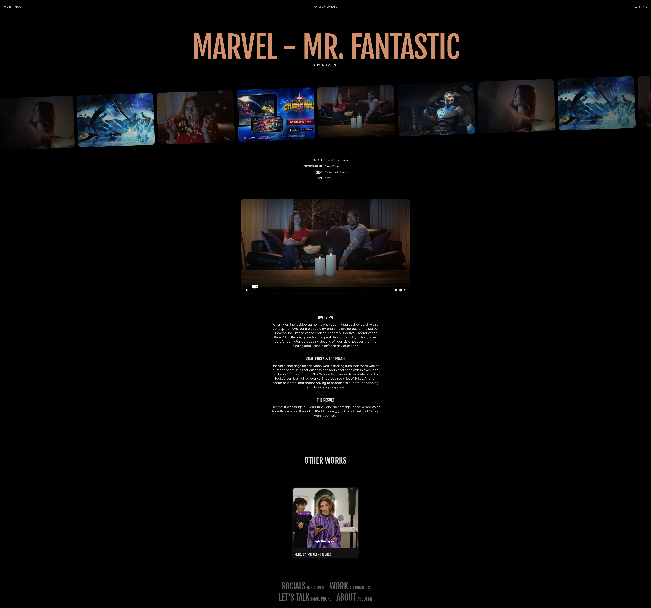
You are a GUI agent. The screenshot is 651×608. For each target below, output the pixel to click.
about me (364, 599)
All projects (359, 587)
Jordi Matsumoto (326, 6)
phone (326, 599)
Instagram (316, 587)
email (315, 599)
